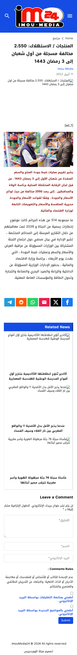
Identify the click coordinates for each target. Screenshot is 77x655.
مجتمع (56, 38)
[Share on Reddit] (21, 302)
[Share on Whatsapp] (32, 302)
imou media (65, 68)
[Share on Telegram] (9, 302)
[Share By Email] (44, 302)
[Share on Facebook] (67, 302)
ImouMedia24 (21, 643)
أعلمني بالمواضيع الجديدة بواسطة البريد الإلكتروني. (45, 612)
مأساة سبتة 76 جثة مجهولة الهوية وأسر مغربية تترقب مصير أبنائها (38, 480)
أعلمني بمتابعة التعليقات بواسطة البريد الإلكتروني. (46, 599)
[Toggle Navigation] (71, 16)
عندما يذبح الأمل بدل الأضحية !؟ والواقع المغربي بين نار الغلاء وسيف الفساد (38, 428)
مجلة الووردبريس (34, 651)
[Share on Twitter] (56, 302)
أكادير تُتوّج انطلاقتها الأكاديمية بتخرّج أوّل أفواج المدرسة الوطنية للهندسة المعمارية (38, 376)
